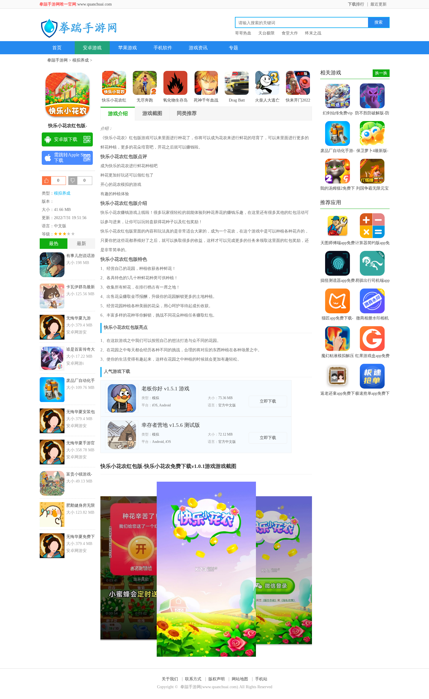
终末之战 (313, 33)
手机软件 (163, 47)
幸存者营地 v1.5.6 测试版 (171, 425)
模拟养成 (80, 60)
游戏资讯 (198, 47)
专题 (233, 47)
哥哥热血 (243, 33)
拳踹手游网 (57, 60)
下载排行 (356, 4)
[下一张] (259, 569)
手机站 (261, 679)
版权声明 (216, 679)
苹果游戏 (127, 47)
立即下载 (268, 401)
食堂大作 (290, 33)
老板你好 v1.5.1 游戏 (165, 389)
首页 (57, 47)
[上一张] (153, 569)
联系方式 (193, 679)
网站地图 (240, 679)
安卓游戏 (92, 47)
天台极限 (266, 33)
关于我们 (170, 679)
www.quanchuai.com (94, 4)
